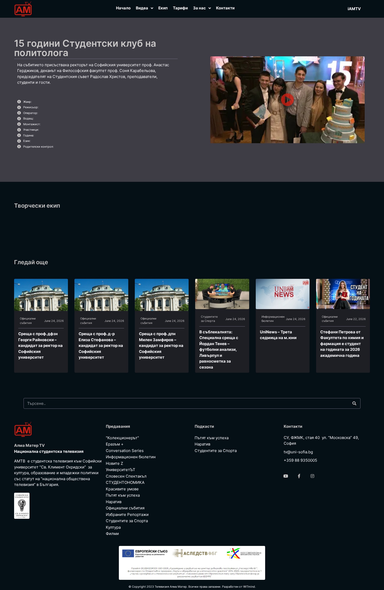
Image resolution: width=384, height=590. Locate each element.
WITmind (249, 586)
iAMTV (354, 8)
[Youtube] (286, 476)
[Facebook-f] (299, 476)
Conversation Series (125, 450)
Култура (113, 527)
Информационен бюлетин (272, 319)
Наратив (113, 501)
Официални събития (28, 321)
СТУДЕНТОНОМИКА (125, 482)
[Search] (354, 403)
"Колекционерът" (122, 437)
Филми (112, 533)
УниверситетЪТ (120, 469)
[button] (287, 99)
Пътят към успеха (123, 495)
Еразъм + (115, 444)
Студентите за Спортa (209, 319)
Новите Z (114, 463)
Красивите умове (122, 488)
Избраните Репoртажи (127, 514)
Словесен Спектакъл (126, 476)
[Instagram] (312, 476)
